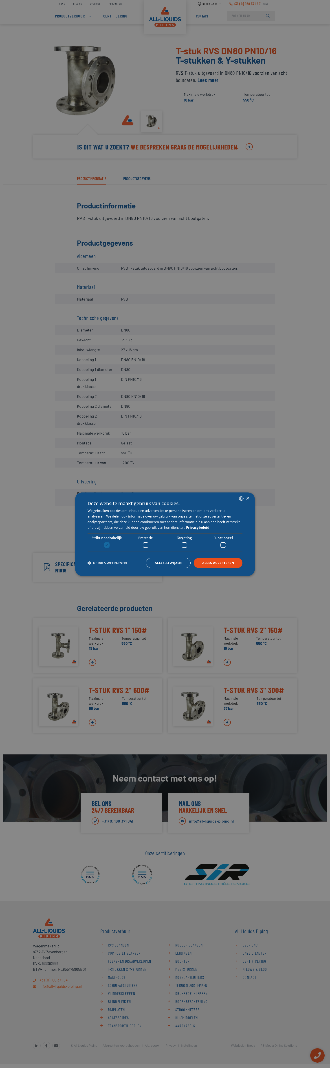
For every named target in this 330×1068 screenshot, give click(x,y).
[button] (107, 562)
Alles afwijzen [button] (168, 563)
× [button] (247, 498)
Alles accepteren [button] (218, 563)
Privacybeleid (197, 527)
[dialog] (165, 534)
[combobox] (241, 498)
